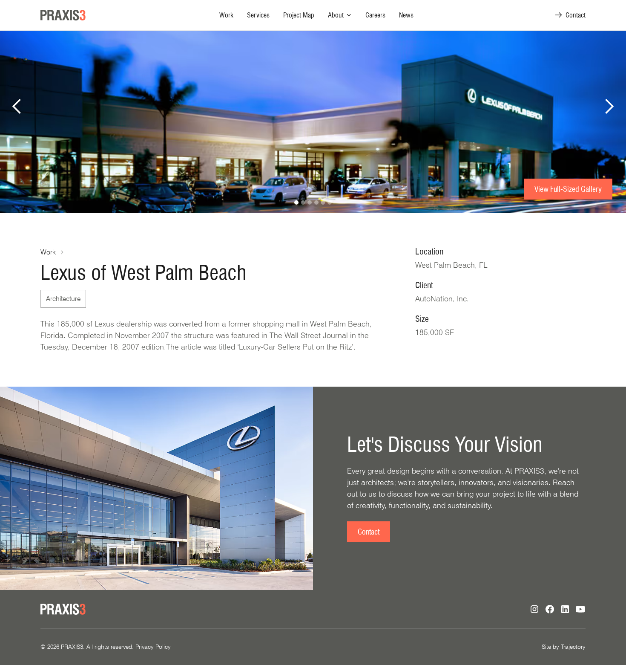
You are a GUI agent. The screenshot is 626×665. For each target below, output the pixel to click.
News (406, 15)
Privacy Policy (153, 646)
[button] (340, 15)
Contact (368, 531)
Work (226, 15)
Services (258, 15)
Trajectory (573, 646)
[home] (63, 15)
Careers (375, 15)
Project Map (298, 15)
